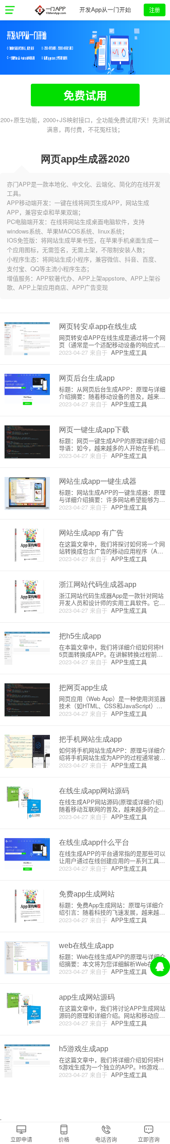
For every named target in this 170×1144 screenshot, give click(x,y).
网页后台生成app (87, 378)
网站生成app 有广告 (91, 533)
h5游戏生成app (83, 1049)
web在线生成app (86, 945)
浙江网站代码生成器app (97, 584)
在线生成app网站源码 (94, 791)
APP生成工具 (127, 352)
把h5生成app (80, 636)
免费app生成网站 (87, 894)
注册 (154, 10)
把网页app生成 (83, 687)
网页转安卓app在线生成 (97, 326)
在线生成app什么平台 (94, 842)
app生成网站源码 (87, 997)
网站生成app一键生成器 (97, 481)
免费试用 (85, 95)
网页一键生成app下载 (94, 430)
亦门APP (50, 10)
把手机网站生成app (90, 739)
